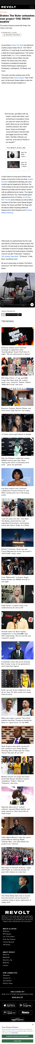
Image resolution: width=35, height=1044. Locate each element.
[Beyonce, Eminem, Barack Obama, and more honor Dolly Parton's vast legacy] (17, 397)
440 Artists (6, 945)
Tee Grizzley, (26, 197)
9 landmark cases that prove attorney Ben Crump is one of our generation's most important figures (15, 664)
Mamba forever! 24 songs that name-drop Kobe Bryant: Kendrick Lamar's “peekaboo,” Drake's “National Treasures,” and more (15, 780)
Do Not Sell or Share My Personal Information (17, 1036)
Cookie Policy (14, 1033)
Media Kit (6, 963)
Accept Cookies (17, 1041)
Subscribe (6, 975)
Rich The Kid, (6, 200)
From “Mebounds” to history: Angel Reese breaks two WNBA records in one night (15, 579)
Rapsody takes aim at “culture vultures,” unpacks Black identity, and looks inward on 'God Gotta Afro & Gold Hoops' (15, 810)
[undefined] (13, 154)
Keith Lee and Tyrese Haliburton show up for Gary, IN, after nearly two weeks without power (16, 692)
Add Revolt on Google (13, 34)
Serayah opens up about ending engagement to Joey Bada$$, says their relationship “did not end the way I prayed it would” (16, 634)
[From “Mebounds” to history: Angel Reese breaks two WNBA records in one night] (17, 566)
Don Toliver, (16, 55)
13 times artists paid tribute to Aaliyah (16, 434)
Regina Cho (6, 32)
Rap (20, 314)
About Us (6, 955)
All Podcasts (7, 934)
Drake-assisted (18, 78)
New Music (3, 12)
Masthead (6, 957)
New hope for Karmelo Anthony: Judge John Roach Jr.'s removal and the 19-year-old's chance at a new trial (16, 870)
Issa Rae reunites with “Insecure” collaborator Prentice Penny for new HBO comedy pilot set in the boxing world (15, 491)
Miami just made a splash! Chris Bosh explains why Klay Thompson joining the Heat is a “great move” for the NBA (16, 720)
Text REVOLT (7, 981)
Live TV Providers (9, 937)
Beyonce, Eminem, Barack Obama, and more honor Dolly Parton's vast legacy (16, 409)
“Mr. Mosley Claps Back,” (10, 256)
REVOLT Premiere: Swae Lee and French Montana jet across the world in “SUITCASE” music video (16, 551)
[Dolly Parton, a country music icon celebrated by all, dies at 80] (17, 594)
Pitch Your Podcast (9, 939)
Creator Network (8, 942)
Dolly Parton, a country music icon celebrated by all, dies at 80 (14, 606)
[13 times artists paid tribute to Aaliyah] (17, 423)
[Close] (33, 1024)
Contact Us (6, 978)
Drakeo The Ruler (17, 45)
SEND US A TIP (17, 997)
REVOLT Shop (8, 983)
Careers (5, 965)
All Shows (6, 931)
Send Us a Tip (7, 960)
